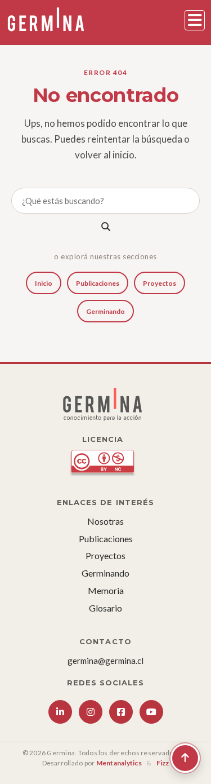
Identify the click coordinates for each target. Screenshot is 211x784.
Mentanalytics (119, 763)
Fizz (162, 763)
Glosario (105, 608)
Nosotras (105, 521)
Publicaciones (97, 283)
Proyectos (159, 283)
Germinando (105, 311)
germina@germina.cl (105, 660)
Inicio (43, 283)
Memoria (106, 590)
